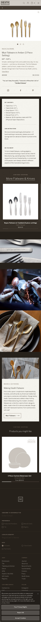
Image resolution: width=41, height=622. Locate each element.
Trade (24, 578)
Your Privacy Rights (20, 607)
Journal (24, 561)
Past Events (7, 549)
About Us (25, 563)
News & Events (28, 523)
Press (24, 573)
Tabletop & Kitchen (8, 566)
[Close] (38, 594)
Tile (5, 527)
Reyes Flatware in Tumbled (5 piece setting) (20, 223)
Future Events (28, 545)
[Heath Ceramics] (20, 499)
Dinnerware (5, 561)
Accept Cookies (20, 618)
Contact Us (5, 588)
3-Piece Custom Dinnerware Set (19, 476)
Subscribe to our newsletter (11, 512)
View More (5, 71)
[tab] (17, 44)
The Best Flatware (20, 83)
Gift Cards (5, 576)
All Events (7, 545)
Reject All (20, 612)
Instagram (25, 588)
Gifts (3, 571)
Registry (26, 527)
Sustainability (26, 568)
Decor (4, 568)
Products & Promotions (10, 523)
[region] (20, 606)
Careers (24, 571)
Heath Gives (26, 576)
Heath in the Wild (7, 573)
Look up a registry (8, 534)
